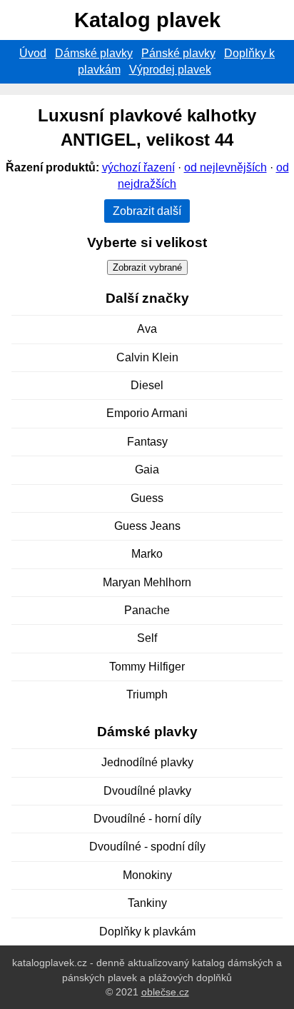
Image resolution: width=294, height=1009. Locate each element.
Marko (147, 554)
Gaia (147, 469)
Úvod (32, 53)
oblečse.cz (165, 992)
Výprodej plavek (170, 70)
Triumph (147, 694)
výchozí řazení (138, 167)
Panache (147, 610)
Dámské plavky (94, 53)
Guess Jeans (147, 526)
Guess (147, 498)
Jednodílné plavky (147, 762)
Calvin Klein (147, 357)
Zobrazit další (147, 211)
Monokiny (147, 875)
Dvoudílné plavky (147, 791)
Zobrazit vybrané (147, 267)
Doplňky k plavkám (147, 931)
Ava (147, 329)
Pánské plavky (178, 53)
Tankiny (147, 903)
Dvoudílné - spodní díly (147, 846)
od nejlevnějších (225, 167)
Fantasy (147, 442)
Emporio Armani (147, 413)
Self (147, 638)
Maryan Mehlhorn (147, 582)
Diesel (147, 385)
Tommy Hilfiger (147, 667)
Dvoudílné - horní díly (147, 819)
